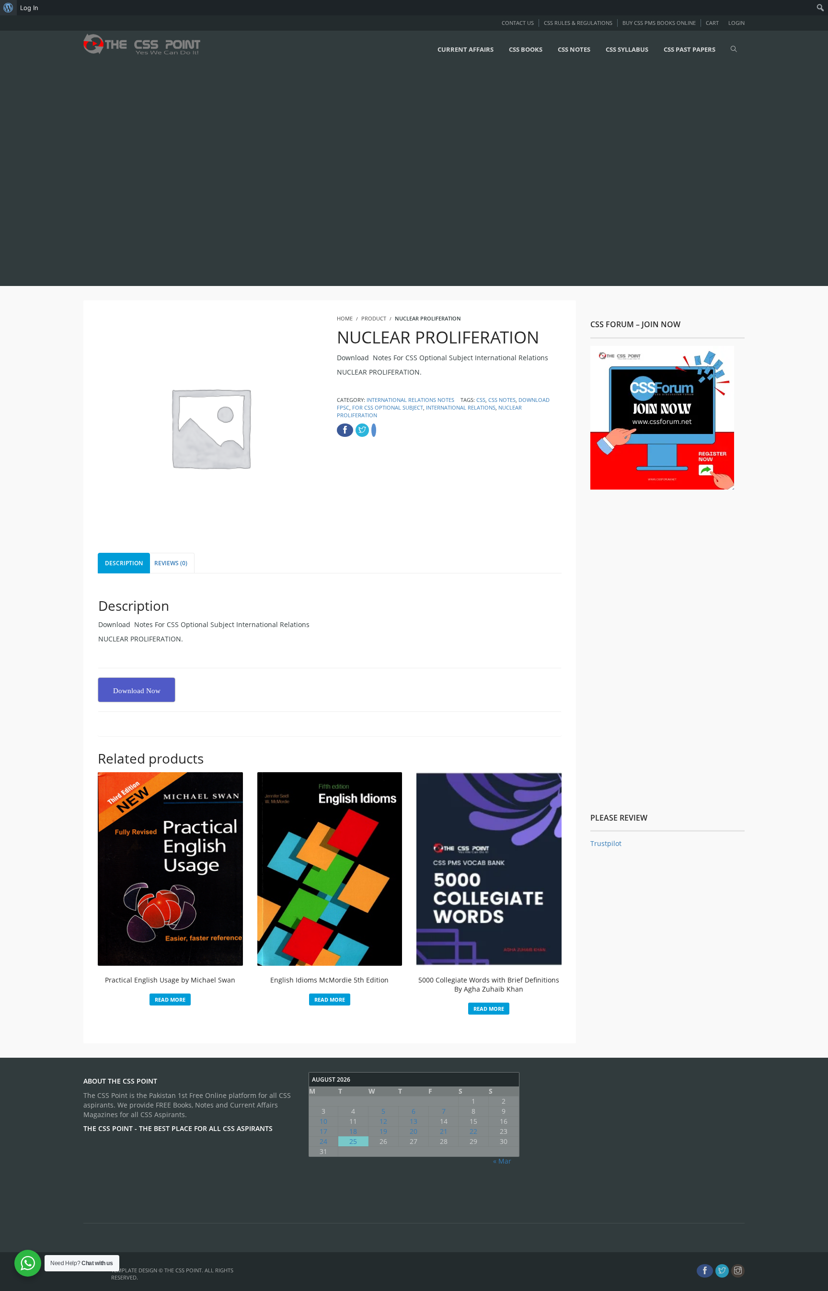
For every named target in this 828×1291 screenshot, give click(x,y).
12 (383, 1121)
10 (323, 1121)
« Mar (502, 1160)
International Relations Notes (410, 399)
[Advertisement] (287, 176)
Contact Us (518, 22)
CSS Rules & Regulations (578, 22)
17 (323, 1131)
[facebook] (705, 1271)
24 (323, 1141)
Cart (712, 22)
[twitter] (722, 1271)
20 (413, 1131)
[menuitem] (8, 7)
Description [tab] (124, 563)
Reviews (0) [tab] (170, 563)
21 (444, 1131)
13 (413, 1121)
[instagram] (738, 1271)
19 (383, 1131)
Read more (170, 999)
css (480, 399)
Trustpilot (605, 843)
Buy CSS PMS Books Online (659, 22)
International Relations (460, 407)
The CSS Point (183, 1270)
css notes (502, 399)
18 (353, 1131)
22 (473, 1131)
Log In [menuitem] (29, 7)
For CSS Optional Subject (387, 407)
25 (353, 1141)
